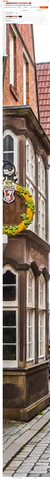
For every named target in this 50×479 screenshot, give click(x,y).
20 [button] (30, 18)
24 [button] (42, 20)
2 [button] (40, 14)
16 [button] (40, 18)
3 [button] (42, 14)
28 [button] (19, 22)
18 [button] (44, 18)
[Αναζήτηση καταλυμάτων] (1, 5)
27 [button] (30, 20)
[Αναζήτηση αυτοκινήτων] (1, 7)
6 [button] (30, 14)
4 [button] (44, 14)
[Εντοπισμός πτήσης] (1, 11)
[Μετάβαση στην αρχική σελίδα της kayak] (5, 1)
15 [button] (38, 18)
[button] (1, 1)
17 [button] (42, 18)
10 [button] (42, 16)
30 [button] (40, 22)
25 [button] (26, 20)
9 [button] (40, 16)
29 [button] (21, 22)
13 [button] (30, 16)
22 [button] (21, 20)
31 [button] (42, 22)
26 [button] (28, 20)
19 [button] (28, 18)
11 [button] (44, 16)
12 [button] (28, 16)
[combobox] (11, 7)
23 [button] (40, 20)
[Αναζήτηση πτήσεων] (1, 3)
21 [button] (19, 20)
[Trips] (1, 13)
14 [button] (19, 18)
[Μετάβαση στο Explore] (1, 9)
